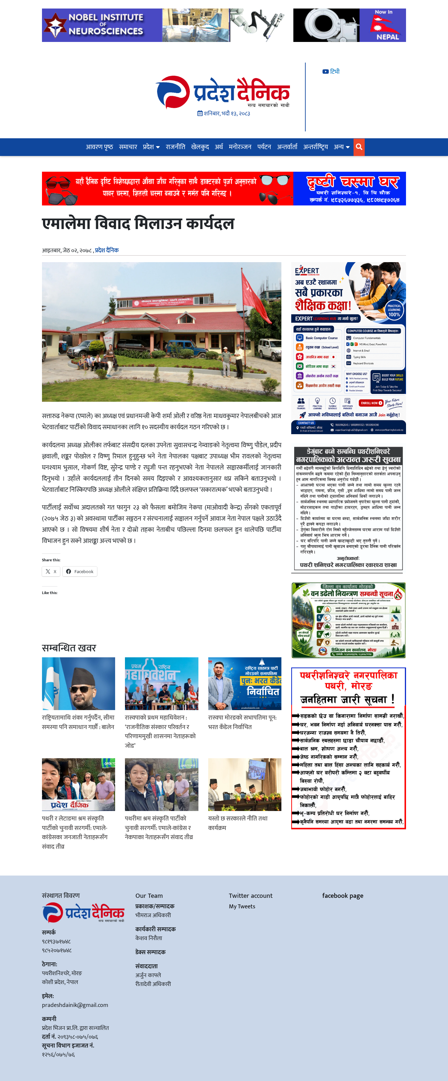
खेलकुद (200, 147)
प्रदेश (148, 147)
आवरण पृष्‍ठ (99, 147)
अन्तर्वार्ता (287, 147)
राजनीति (175, 147)
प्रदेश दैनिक (107, 251)
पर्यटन (264, 147)
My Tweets (242, 907)
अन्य (339, 147)
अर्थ (219, 147)
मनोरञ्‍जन (240, 147)
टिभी (334, 72)
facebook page (342, 895)
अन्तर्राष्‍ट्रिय (315, 147)
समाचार (128, 147)
